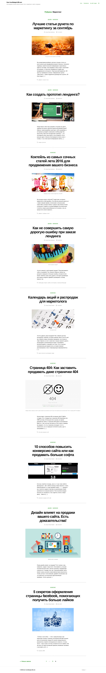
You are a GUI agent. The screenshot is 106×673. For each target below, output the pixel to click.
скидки (53, 353)
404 (39, 432)
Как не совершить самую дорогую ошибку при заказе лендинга (53, 231)
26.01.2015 (59, 604)
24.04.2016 (59, 376)
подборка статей (46, 213)
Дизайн (50, 19)
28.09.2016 (60, 98)
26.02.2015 (59, 524)
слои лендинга (54, 282)
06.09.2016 (60, 240)
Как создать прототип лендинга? (53, 94)
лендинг (40, 142)
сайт (48, 432)
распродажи (48, 353)
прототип (44, 142)
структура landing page (61, 282)
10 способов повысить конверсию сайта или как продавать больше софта (53, 450)
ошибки (49, 282)
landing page (41, 282)
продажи (45, 498)
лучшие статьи (46, 79)
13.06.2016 (59, 305)
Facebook (40, 650)
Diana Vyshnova (51, 32)
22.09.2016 (60, 169)
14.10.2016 (60, 32)
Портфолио (86, 3)
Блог (81, 3)
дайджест (40, 79)
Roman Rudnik (51, 305)
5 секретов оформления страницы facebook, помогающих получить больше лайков (53, 595)
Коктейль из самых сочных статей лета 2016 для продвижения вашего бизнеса (53, 160)
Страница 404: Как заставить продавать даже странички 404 (53, 369)
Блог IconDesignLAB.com (14, 2)
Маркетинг (55, 19)
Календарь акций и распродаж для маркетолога (53, 299)
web (41, 432)
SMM (44, 650)
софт (50, 498)
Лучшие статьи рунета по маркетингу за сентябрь (53, 25)
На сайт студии (93, 3)
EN (98, 3)
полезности (43, 353)
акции (40, 353)
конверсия (44, 432)
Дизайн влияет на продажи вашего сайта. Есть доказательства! (53, 516)
